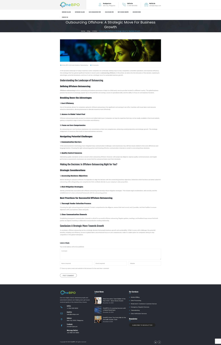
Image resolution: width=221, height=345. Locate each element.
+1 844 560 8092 (72, 308)
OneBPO (72, 342)
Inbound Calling (66, 12)
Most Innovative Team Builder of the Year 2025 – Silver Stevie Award (114, 300)
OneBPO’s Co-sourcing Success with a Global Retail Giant (114, 309)
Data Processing (136, 300)
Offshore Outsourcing (79, 86)
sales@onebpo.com (73, 314)
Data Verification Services (139, 313)
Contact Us (65, 17)
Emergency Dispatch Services (140, 307)
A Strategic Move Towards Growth (87, 226)
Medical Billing (135, 297)
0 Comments (95, 65)
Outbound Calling (80, 12)
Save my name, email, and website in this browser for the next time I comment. (85, 268)
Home (83, 31)
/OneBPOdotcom (72, 326)
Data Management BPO (95, 12)
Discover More (137, 12)
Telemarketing (135, 310)
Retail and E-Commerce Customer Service (144, 304)
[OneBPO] (70, 4)
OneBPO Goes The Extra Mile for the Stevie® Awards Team (114, 318)
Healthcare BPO (109, 12)
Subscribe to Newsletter (142, 325)
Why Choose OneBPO (123, 12)
